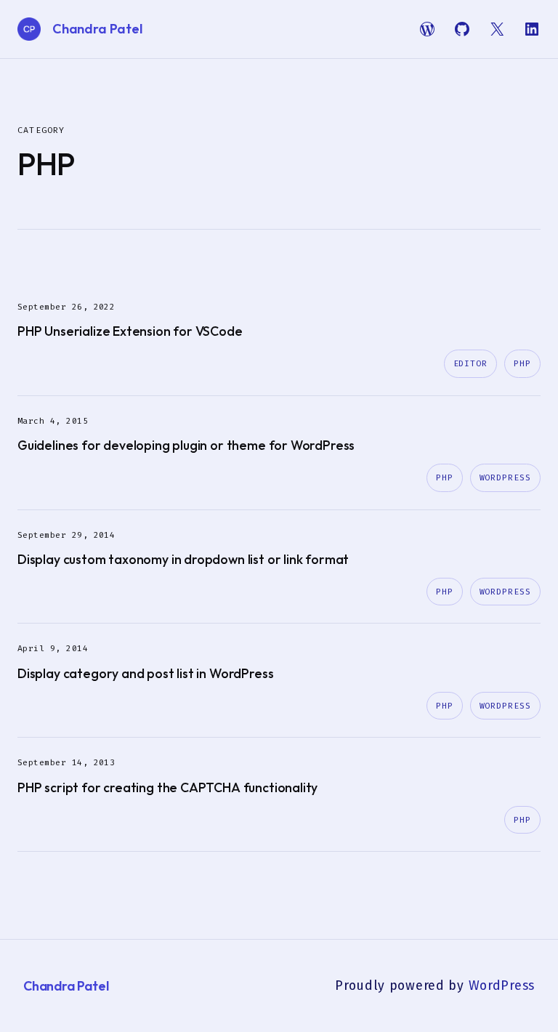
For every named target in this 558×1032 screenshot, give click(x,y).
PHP (522, 363)
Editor (470, 363)
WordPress (505, 477)
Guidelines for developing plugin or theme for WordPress (186, 445)
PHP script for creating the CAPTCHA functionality (167, 787)
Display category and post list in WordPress (145, 673)
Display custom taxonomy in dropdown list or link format (183, 559)
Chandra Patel (97, 28)
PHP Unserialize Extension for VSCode (130, 331)
